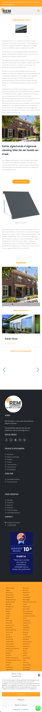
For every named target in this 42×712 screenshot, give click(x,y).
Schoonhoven (27, 641)
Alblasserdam (10, 588)
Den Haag (9, 620)
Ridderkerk (26, 627)
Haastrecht (9, 639)
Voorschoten (27, 665)
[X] (11, 440)
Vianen (25, 655)
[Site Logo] (6, 11)
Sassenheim (26, 637)
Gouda (8, 634)
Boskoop (8, 609)
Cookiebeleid (16, 709)
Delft (7, 618)
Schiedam (26, 639)
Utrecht (25, 653)
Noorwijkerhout (28, 611)
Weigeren (21, 700)
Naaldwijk (26, 595)
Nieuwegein (26, 599)
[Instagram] (20, 440)
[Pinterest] (15, 440)
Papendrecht (27, 623)
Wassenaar (26, 667)
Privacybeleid (24, 709)
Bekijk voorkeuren (21, 705)
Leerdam (8, 662)
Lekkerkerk (9, 669)
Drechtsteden (10, 625)
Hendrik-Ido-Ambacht (12, 648)
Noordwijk (26, 609)
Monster (26, 590)
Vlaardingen (26, 658)
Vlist (24, 660)
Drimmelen (9, 627)
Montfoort (26, 592)
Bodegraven (9, 606)
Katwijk (8, 653)
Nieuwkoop (26, 606)
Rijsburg (25, 632)
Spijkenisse (26, 646)
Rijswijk (25, 634)
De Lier (8, 616)
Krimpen (8, 655)
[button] (39, 675)
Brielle (8, 611)
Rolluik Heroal (11, 338)
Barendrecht (10, 595)
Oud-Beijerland (27, 613)
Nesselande (26, 597)
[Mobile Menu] (38, 11)
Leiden (8, 665)
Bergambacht (10, 597)
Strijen (25, 651)
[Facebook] (6, 440)
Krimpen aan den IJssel (13, 660)
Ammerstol (9, 592)
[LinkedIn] (24, 440)
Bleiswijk (8, 604)
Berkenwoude (10, 602)
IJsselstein (9, 651)
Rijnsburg (26, 630)
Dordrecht (9, 623)
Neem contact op (8, 4)
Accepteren (21, 694)
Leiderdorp (9, 667)
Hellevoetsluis (10, 646)
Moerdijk (26, 588)
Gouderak (9, 637)
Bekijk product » (10, 343)
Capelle (8, 613)
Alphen (8, 590)
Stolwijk (25, 648)
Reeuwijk (26, 625)
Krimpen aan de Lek (12, 658)
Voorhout (26, 662)
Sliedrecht (26, 644)
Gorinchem (9, 632)
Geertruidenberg (11, 630)
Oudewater (26, 620)
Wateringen (26, 669)
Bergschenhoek (11, 599)
